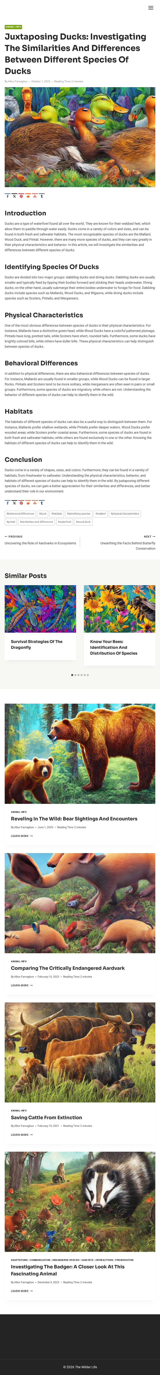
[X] (14, 196)
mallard (100, 514)
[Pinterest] (21, 196)
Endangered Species (66, 1260)
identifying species (78, 514)
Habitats (87, 1260)
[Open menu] (150, 8)
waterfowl (64, 522)
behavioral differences (20, 514)
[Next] (149, 628)
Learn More (22, 836)
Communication (40, 1260)
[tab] (72, 675)
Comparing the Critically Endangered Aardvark (68, 968)
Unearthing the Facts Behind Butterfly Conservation (127, 543)
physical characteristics (125, 514)
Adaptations (19, 1260)
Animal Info (13, 27)
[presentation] (80, 754)
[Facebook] (8, 196)
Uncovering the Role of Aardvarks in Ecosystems (40, 540)
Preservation (124, 1260)
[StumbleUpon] (35, 196)
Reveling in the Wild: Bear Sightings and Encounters (74, 819)
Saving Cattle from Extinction (46, 1118)
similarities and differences (36, 522)
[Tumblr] (42, 196)
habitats (56, 514)
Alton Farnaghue (18, 81)
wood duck (83, 522)
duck (42, 514)
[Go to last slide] (11, 628)
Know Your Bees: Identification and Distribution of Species (113, 647)
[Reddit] (28, 196)
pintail (10, 522)
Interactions (104, 1260)
